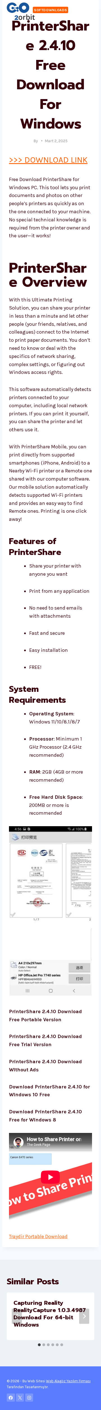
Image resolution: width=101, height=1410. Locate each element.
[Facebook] (11, 1397)
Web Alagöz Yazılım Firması (68, 1381)
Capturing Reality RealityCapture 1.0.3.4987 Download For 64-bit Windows (49, 1314)
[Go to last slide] (17, 1316)
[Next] (84, 1316)
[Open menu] (89, 11)
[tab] (39, 1344)
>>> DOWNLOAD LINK (48, 160)
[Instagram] (29, 1397)
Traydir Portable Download (38, 1236)
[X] (20, 1397)
